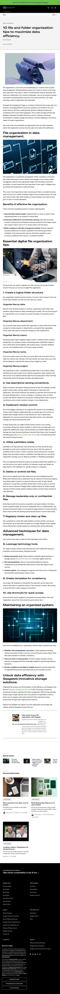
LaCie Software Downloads (10, 919)
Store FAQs (6, 895)
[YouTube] (35, 959)
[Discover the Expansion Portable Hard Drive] (15, 718)
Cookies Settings (6, 990)
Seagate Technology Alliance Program (40, 949)
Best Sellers (6, 889)
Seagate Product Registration (11, 922)
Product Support (7, 913)
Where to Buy (7, 904)
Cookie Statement (6, 957)
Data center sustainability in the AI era (20, 872)
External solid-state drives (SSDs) (29, 434)
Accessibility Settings (7, 991)
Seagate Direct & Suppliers (37, 946)
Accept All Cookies (14, 979)
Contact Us (6, 934)
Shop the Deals (7, 886)
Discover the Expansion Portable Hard (24, 724)
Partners (32, 940)
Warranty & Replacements (10, 928)
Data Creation (7, 799)
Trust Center (33, 892)
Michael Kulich (37, 814)
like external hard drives (24, 558)
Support (5, 910)
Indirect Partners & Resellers (38, 943)
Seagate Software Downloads (11, 916)
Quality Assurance (35, 895)
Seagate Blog (7, 11)
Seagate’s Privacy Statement (15, 967)
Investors (5, 940)
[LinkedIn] (32, 959)
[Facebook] (30, 959)
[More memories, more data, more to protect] (16, 787)
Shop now (38, 2)
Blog (4, 15)
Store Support (7, 901)
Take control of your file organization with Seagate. (31, 716)
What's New (6, 892)
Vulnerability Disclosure (8, 987)
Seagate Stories (34, 916)
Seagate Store (7, 883)
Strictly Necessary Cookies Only (14, 983)
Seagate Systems (8, 931)
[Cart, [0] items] (48, 7)
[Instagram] (39, 959)
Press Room (33, 913)
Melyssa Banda (9, 812)
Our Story (32, 886)
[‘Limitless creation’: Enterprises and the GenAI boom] (16, 831)
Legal (4, 982)
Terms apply (45, 2)
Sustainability (34, 889)
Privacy (4, 985)
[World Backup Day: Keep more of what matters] (44, 787)
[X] (37, 959)
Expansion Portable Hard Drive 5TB (20, 689)
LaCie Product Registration (10, 925)
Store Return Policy (8, 898)
